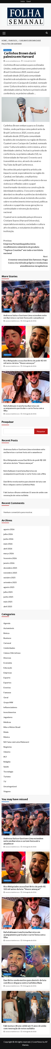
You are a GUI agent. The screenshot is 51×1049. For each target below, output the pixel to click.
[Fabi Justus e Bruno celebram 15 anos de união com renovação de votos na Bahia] (26, 1007)
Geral (28, 1)
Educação (7, 668)
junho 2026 (8, 539)
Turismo (7, 776)
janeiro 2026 (8, 563)
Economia (7, 663)
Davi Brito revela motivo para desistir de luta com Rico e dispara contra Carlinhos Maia (24, 483)
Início (23, 1)
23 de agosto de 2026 (29, 321)
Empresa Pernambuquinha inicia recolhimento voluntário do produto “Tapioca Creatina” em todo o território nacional (23, 247)
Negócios (7, 747)
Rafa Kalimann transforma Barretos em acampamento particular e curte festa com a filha (23, 408)
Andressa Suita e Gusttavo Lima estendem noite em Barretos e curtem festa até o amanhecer (25, 316)
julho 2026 (8, 534)
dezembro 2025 (10, 568)
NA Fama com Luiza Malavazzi (16, 742)
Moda (5, 732)
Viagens (7, 791)
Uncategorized (10, 786)
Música (6, 737)
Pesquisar (8, 421)
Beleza (6, 633)
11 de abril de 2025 (29, 61)
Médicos (7, 722)
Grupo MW (8, 702)
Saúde (6, 767)
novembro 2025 (10, 573)
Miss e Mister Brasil (11, 727)
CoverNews (37, 1042)
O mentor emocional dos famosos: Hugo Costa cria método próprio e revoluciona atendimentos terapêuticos (28, 261)
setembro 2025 (10, 582)
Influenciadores (10, 707)
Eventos (7, 687)
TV (4, 781)
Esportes (7, 682)
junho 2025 (8, 597)
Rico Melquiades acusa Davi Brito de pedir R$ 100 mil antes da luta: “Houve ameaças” (25, 362)
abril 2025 (7, 606)
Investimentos (9, 712)
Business (7, 638)
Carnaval (7, 643)
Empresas (7, 673)
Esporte (6, 678)
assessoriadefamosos (13, 61)
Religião (6, 762)
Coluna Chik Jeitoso (11, 653)
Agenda (6, 623)
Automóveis (8, 628)
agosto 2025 (8, 587)
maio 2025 (7, 602)
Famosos (7, 50)
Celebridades (9, 648)
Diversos (7, 658)
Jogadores (7, 717)
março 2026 (8, 553)
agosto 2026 (8, 529)
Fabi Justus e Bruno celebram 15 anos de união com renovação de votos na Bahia (25, 493)
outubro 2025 (9, 577)
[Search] (46, 33)
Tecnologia (8, 771)
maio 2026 (7, 544)
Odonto (6, 752)
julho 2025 (8, 592)
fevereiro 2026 (10, 558)
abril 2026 (7, 548)
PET (5, 757)
